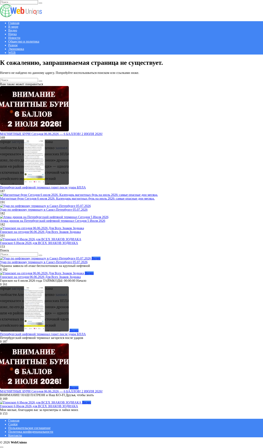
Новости (14, 38)
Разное (13, 45)
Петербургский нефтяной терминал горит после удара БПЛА (43, 187)
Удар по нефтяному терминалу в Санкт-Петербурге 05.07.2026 (44, 209)
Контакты (15, 435)
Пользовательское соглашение (29, 428)
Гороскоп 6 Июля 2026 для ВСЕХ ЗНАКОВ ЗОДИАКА (39, 243)
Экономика (16, 49)
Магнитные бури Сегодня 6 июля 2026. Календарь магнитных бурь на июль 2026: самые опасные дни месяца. (77, 198)
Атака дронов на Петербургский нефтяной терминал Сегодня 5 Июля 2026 (52, 220)
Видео (12, 30)
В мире (13, 26)
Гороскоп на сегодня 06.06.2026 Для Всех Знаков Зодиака (40, 232)
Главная (13, 23)
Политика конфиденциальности (30, 431)
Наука (12, 34)
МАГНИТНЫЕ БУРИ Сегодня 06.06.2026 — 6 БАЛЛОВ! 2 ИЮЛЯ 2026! (51, 134)
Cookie (13, 424)
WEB (12, 52)
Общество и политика (23, 41)
